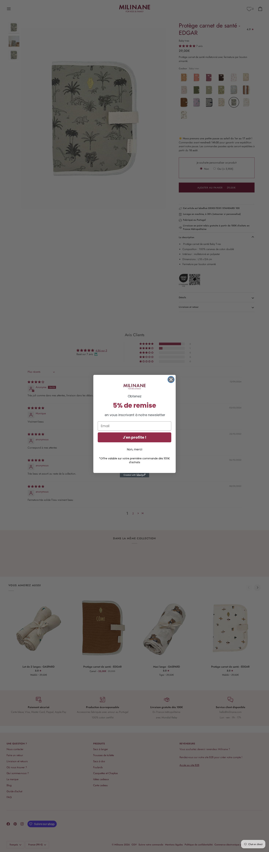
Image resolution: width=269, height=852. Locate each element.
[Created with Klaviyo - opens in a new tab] (134, 475)
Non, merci (134, 449)
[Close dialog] (171, 379)
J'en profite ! (134, 437)
